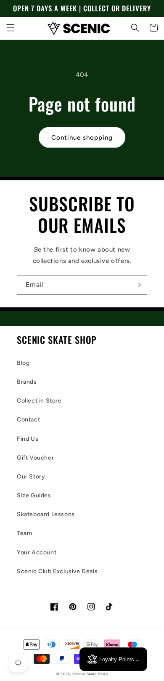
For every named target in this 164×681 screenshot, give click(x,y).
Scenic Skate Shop (90, 674)
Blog (23, 362)
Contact (28, 419)
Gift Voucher (35, 457)
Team (24, 533)
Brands (27, 381)
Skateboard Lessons (46, 514)
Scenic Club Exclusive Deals (57, 571)
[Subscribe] (137, 285)
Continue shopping (82, 137)
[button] (10, 27)
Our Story (31, 476)
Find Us (27, 438)
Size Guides (34, 495)
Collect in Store (39, 400)
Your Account (36, 552)
